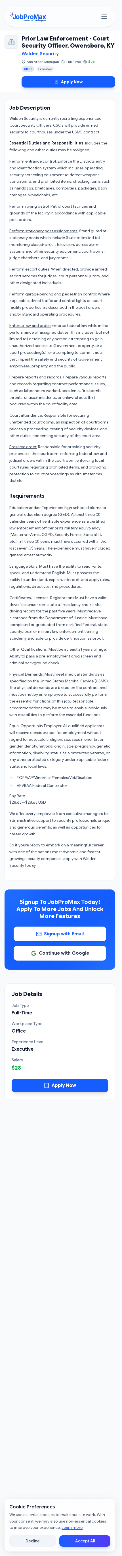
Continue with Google (64, 953)
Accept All (85, 1541)
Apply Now (72, 81)
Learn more (72, 1527)
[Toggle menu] (104, 16)
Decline (33, 1541)
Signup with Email (64, 934)
